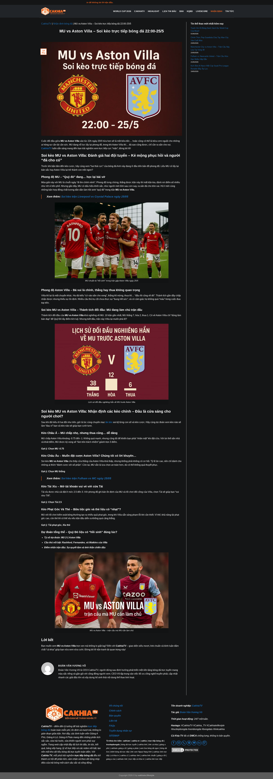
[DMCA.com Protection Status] (185, 750)
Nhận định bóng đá (63, 23)
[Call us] (184, 743)
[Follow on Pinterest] (189, 743)
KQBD (190, 11)
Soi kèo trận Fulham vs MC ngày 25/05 (86, 478)
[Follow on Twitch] (204, 743)
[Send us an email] (178, 743)
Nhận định (216, 11)
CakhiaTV (139, 11)
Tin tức (229, 11)
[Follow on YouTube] (194, 743)
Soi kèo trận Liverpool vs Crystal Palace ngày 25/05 (94, 196)
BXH (181, 11)
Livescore (202, 11)
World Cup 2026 (122, 11)
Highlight (153, 11)
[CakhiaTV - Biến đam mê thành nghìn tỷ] (53, 11)
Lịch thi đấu (169, 11)
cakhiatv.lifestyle (146, 775)
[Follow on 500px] (199, 743)
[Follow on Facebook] (173, 743)
